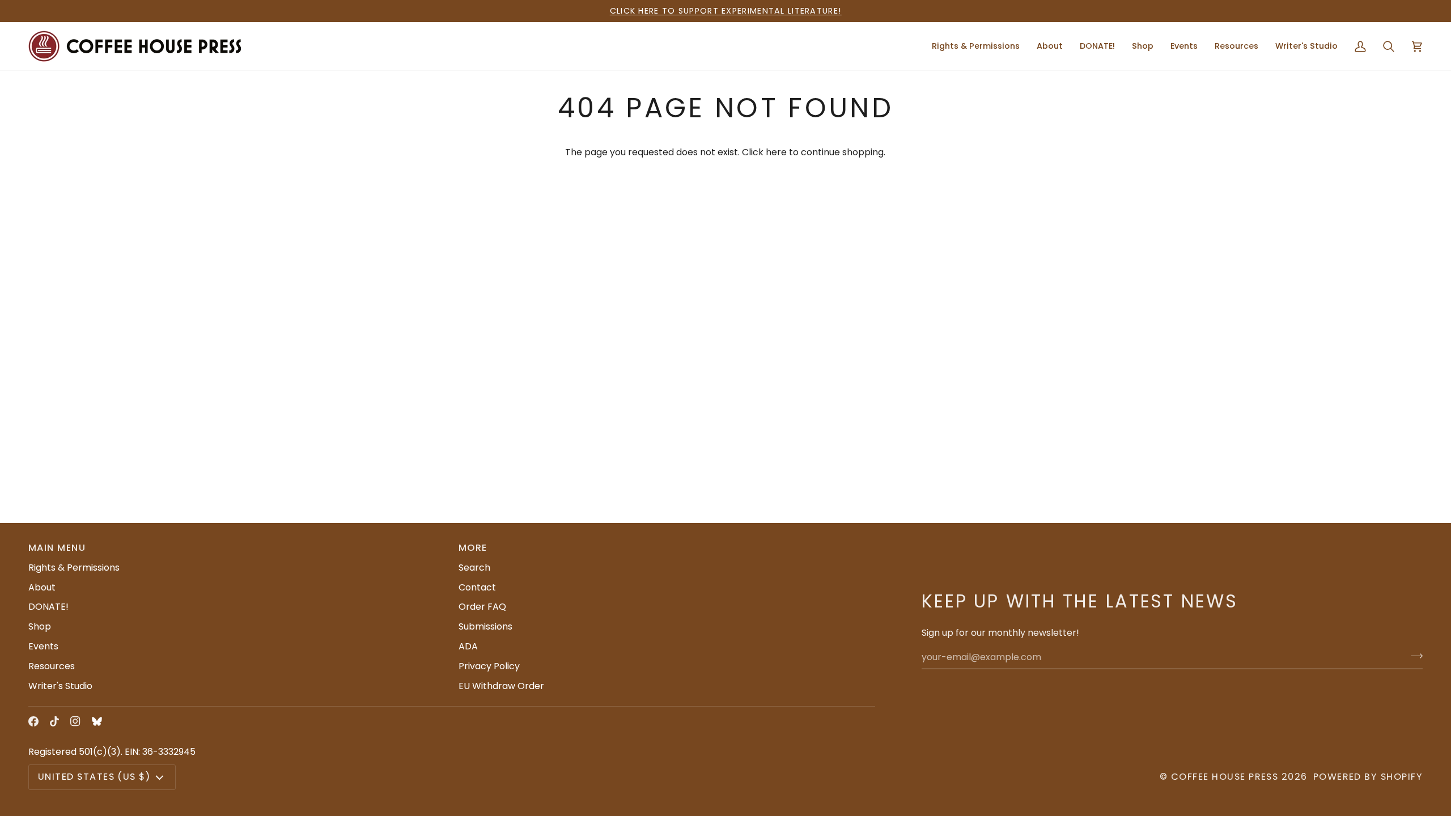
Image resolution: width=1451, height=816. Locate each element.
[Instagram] (75, 721)
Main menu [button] (57, 547)
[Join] (1413, 656)
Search (474, 567)
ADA (468, 646)
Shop (39, 626)
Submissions (485, 626)
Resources (51, 666)
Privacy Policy (489, 666)
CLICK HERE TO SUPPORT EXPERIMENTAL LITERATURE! (726, 10)
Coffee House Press (1224, 776)
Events (43, 646)
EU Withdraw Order (501, 685)
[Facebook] (33, 721)
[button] (1049, 46)
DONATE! (48, 606)
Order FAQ (482, 606)
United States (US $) (94, 776)
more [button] (473, 547)
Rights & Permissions (74, 567)
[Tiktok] (54, 721)
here (776, 152)
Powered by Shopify (1368, 776)
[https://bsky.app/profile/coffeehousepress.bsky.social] (97, 721)
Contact (477, 587)
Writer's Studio (60, 685)
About (42, 587)
